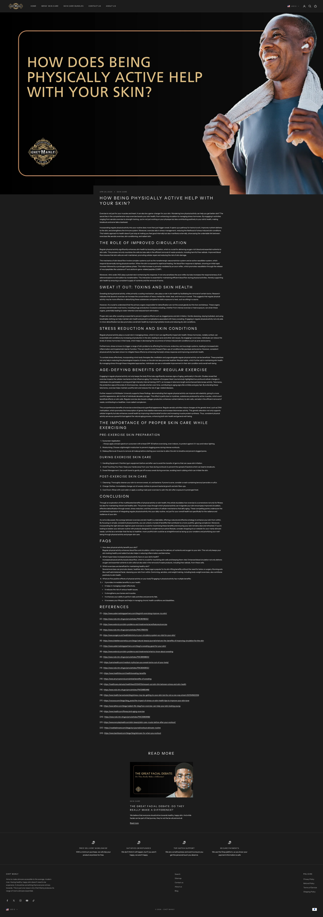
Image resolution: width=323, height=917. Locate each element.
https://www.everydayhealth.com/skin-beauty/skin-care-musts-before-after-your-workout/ (140, 722)
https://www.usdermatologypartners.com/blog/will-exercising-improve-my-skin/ (135, 613)
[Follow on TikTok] (33, 900)
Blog (176, 891)
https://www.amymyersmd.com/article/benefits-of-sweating (127, 679)
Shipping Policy (309, 892)
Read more (134, 823)
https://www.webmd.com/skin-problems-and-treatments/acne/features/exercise (135, 624)
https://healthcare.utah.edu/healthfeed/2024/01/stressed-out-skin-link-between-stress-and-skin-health (145, 684)
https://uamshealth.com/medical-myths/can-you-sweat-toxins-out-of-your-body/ (136, 662)
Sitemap (178, 878)
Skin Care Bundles (74, 6)
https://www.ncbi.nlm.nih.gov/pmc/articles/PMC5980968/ (127, 717)
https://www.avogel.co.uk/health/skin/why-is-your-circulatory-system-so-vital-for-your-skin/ (139, 635)
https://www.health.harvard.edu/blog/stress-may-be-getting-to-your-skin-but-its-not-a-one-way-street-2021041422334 (151, 695)
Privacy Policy (308, 879)
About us (111, 6)
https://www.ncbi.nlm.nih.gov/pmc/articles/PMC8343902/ (126, 668)
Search (177, 874)
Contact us (95, 6)
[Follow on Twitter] (14, 900)
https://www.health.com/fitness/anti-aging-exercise (124, 711)
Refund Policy (308, 883)
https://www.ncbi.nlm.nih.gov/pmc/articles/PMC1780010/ (125, 630)
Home (33, 6)
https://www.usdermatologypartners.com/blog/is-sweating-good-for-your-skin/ (134, 646)
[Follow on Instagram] (20, 900)
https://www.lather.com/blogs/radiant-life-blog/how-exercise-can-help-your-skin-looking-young (142, 706)
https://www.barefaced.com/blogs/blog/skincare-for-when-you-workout (132, 733)
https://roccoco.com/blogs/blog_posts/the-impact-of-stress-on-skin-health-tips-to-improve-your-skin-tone (146, 700)
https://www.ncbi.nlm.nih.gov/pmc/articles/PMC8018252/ (126, 619)
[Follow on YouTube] (27, 900)
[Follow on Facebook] (7, 900)
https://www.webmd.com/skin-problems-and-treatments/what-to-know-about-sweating (138, 651)
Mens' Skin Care (50, 6)
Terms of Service (310, 887)
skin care (122, 192)
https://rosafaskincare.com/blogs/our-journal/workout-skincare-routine (132, 728)
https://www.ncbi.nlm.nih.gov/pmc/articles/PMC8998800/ (126, 657)
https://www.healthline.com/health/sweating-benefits (125, 673)
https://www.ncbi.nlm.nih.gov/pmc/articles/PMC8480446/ (126, 690)
